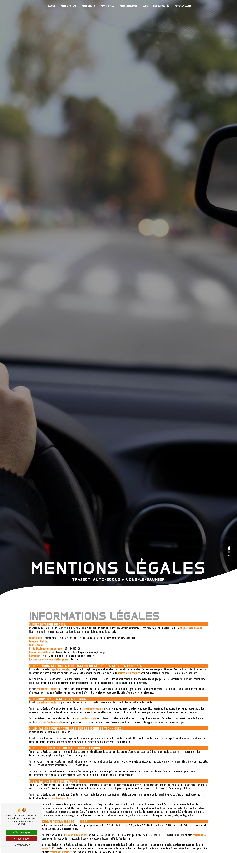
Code (145, 5)
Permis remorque (128, 5)
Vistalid (44, 641)
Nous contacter (183, 5)
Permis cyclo (107, 5)
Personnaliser (22, 845)
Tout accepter (22, 832)
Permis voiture (68, 5)
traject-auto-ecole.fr (191, 628)
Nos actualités (161, 5)
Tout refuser (22, 838)
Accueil (51, 5)
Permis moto (88, 5)
